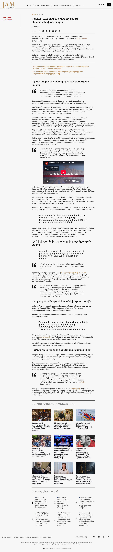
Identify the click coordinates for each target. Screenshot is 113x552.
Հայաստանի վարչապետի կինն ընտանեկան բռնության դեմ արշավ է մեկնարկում (63, 479)
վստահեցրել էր (45, 337)
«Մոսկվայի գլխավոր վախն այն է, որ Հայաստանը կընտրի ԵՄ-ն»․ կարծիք (84, 426)
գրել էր (82, 382)
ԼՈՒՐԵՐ (29, 5)
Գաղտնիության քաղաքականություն (36, 537)
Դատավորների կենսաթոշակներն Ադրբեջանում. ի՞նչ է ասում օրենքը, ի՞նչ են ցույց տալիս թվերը (84, 479)
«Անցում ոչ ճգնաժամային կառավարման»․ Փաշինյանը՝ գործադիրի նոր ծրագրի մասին (41, 452)
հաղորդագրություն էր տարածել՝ (73, 273)
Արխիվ (35, 14)
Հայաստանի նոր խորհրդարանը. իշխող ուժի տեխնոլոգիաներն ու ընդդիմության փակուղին (41, 426)
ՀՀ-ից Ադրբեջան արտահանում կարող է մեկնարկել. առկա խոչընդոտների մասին (62, 426)
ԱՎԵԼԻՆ (79, 5)
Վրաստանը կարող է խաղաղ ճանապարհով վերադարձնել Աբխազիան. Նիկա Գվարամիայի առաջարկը (63, 453)
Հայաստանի (81, 39)
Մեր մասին (7, 537)
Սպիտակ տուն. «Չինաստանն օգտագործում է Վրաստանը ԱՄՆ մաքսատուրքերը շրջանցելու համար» (83, 453)
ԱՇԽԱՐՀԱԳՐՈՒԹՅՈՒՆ (62, 5)
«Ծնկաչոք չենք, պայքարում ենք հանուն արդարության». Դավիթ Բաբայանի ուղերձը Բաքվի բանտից (41, 479)
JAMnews (35, 27)
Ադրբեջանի (75, 389)
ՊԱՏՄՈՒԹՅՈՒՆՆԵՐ (42, 5)
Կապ (16, 537)
